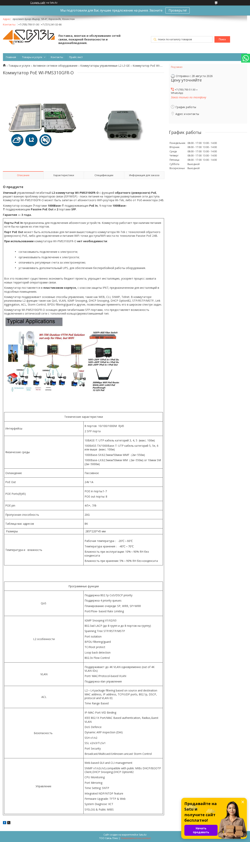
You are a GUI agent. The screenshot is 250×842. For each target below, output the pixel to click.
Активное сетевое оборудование (55, 65)
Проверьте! (178, 10)
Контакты (57, 57)
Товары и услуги (32, 57)
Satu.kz (142, 834)
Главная (11, 57)
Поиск (222, 39)
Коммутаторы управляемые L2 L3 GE (105, 65)
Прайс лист (76, 57)
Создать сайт (37, 2)
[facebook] (4, 823)
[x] (8, 823)
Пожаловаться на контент (136, 838)
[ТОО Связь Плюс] (29, 37)
